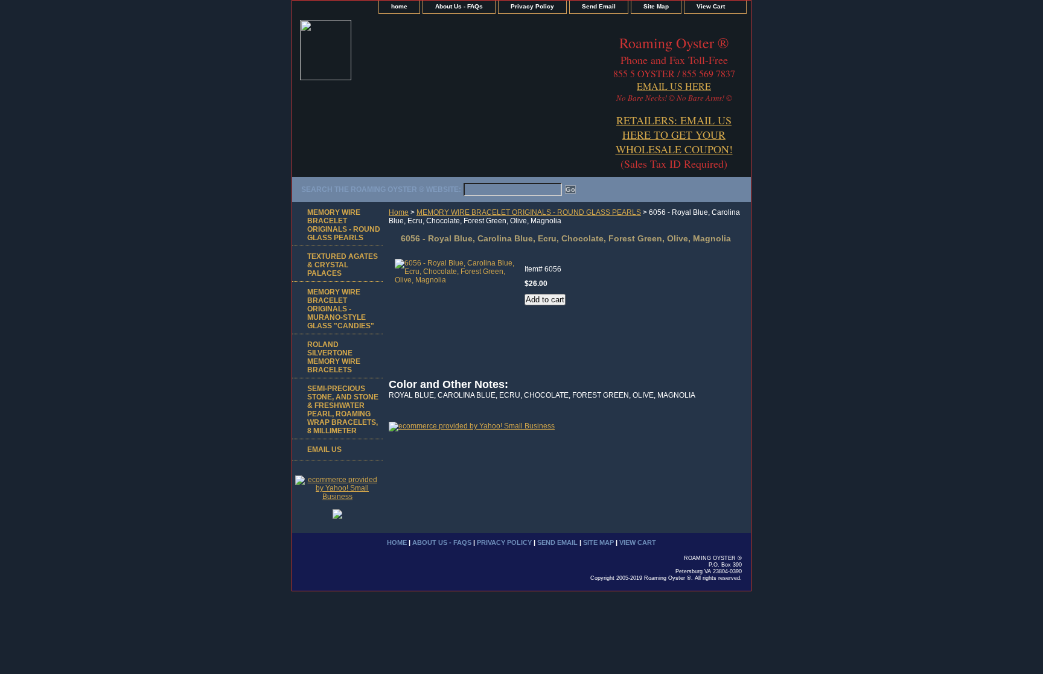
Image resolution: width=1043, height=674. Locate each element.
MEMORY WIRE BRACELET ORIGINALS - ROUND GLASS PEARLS (528, 212)
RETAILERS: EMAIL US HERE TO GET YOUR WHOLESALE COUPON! (674, 134)
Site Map (656, 6)
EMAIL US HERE (674, 86)
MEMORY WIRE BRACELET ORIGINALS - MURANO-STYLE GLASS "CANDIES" (340, 309)
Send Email (599, 6)
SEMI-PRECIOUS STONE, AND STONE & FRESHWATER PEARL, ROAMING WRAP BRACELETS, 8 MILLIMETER (342, 409)
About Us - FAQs (459, 6)
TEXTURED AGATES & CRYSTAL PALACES (342, 265)
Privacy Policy (532, 6)
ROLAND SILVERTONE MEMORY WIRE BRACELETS (333, 357)
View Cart (711, 6)
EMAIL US (324, 449)
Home (399, 212)
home (399, 6)
